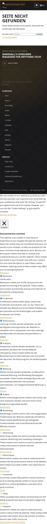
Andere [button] (3, 391)
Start (7, 95)
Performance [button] (6, 317)
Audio (7, 110)
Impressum (9, 181)
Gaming (8, 135)
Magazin (8, 145)
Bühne (7, 115)
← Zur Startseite (9, 37)
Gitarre (7, 100)
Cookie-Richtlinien (11, 171)
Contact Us (9, 166)
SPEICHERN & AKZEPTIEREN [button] (12, 522)
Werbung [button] (4, 365)
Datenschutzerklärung (13, 176)
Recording (9, 105)
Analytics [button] (4, 340)
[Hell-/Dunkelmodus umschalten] (36, 5)
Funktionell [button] (5, 295)
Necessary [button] (4, 273)
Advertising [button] (5, 429)
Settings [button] (3, 214)
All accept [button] (12, 214)
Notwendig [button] (5, 407)
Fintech (7, 140)
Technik (8, 120)
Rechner (8, 150)
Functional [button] (5, 471)
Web (6, 130)
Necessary (7, 276)
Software (8, 125)
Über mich (9, 161)
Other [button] (2, 490)
